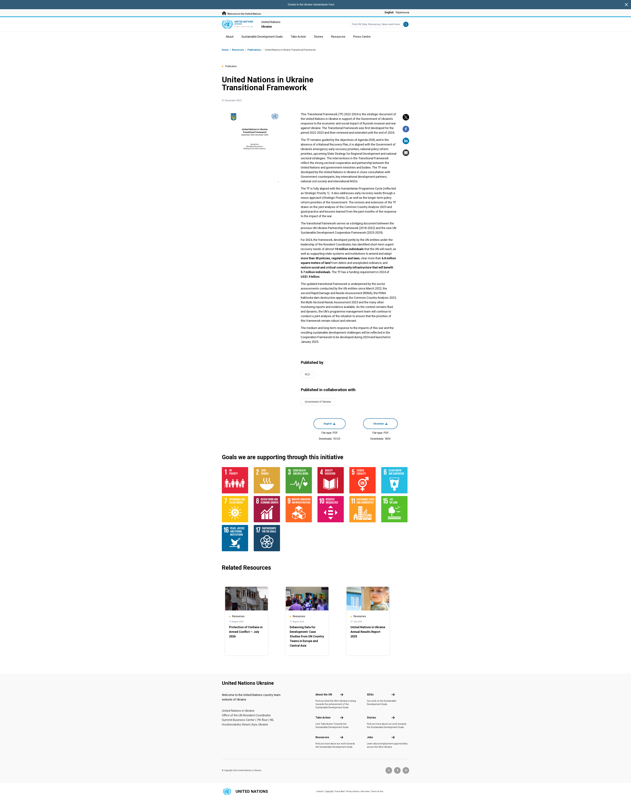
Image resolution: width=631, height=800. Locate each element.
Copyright (329, 791)
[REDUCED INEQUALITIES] (331, 509)
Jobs (370, 737)
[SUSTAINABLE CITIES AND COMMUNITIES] (363, 509)
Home (225, 49)
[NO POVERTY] (236, 480)
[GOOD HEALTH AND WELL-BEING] (300, 480)
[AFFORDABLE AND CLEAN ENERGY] (236, 509)
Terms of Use (377, 791)
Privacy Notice (352, 791)
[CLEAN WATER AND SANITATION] (395, 480)
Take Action (323, 717)
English (389, 12)
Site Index (365, 791)
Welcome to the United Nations (244, 13)
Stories (371, 717)
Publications (254, 49)
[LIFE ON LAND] (395, 509)
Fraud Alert (340, 791)
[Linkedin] (406, 141)
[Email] (406, 152)
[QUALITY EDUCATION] (331, 480)
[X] (406, 117)
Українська (402, 12)
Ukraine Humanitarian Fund (319, 4)
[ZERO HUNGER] (268, 480)
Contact (319, 791)
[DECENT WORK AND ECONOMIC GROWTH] (268, 509)
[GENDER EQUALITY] (363, 480)
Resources (322, 737)
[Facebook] (406, 129)
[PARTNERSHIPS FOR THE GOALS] (268, 538)
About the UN (324, 694)
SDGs (370, 694)
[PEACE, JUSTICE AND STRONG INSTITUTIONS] (236, 538)
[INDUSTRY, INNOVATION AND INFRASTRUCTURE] (300, 509)
